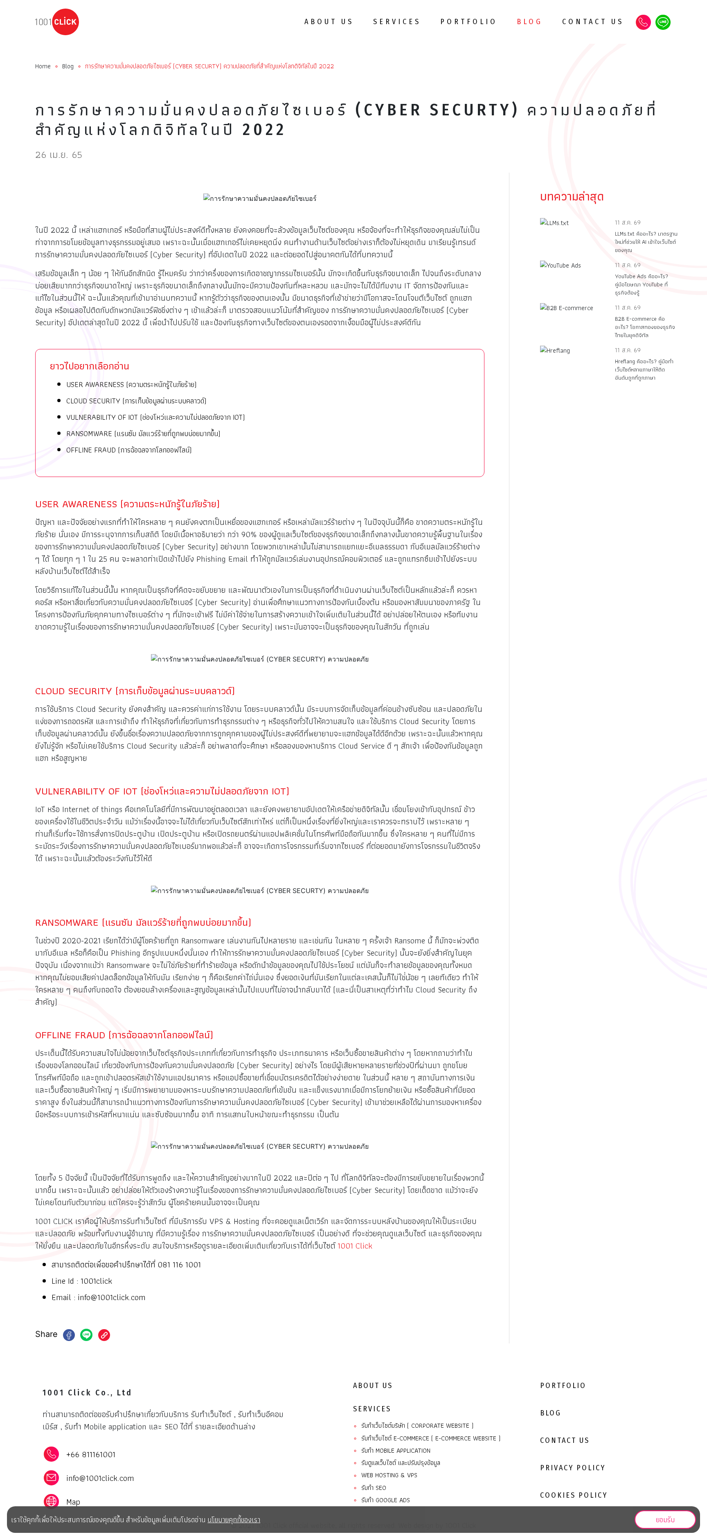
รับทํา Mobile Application (391, 1451)
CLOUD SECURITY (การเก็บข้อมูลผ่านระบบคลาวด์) (136, 401)
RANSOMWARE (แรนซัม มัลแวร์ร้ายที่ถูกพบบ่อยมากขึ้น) (143, 433)
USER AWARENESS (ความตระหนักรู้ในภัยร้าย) (131, 384)
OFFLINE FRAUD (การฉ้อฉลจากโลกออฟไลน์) (129, 450)
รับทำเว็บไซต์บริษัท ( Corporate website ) (413, 1426)
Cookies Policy (574, 1495)
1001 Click (355, 1245)
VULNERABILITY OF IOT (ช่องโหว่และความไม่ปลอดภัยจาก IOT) (155, 417)
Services (397, 21)
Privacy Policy (573, 1467)
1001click (96, 1280)
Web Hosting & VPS (385, 1475)
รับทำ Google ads (381, 1500)
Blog (530, 21)
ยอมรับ (665, 1520)
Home (43, 66)
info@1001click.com (112, 1297)
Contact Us (593, 21)
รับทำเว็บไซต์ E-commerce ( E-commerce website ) (426, 1438)
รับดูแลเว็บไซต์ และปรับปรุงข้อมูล (396, 1463)
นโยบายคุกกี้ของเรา (233, 1520)
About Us (329, 21)
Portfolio (469, 21)
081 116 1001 (179, 1264)
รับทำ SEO (369, 1488)
